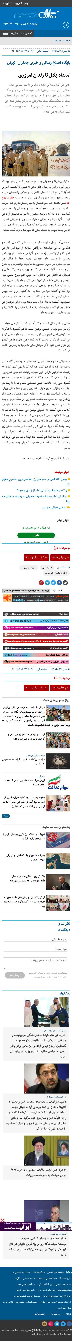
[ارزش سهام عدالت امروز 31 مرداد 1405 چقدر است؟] (58, 782)
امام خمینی (47, 568)
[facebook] (69, 1324)
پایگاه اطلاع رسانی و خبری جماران (27, 1330)
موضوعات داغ (62, 548)
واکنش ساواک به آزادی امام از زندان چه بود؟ (42, 490)
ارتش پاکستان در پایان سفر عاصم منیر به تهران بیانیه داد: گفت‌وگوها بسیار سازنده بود (24, 901)
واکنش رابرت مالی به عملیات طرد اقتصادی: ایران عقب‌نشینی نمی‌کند (27, 878)
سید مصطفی (51, 1278)
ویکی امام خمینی (64, 1308)
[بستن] (2, 1220)
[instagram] (44, 1324)
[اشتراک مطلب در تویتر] (53, 583)
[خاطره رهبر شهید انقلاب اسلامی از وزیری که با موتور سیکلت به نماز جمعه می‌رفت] (36, 1151)
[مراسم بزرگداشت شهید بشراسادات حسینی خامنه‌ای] (58, 761)
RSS (68, 1314)
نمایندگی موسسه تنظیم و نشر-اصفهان (55, 1302)
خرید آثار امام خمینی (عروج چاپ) (57, 1296)
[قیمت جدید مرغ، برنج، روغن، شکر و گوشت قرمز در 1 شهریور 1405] (58, 740)
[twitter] (63, 1324)
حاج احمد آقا (65, 1278)
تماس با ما (40, 1314)
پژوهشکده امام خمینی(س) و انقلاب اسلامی (19, 1302)
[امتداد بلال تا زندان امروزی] (36, 153)
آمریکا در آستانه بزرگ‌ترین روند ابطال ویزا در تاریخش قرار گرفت (24, 836)
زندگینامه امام (39, 1272)
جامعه (57, 40)
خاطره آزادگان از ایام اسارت (56, 573)
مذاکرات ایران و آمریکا (36, 557)
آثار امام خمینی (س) (26, 1284)
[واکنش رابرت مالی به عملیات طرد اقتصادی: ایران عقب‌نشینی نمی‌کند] (58, 882)
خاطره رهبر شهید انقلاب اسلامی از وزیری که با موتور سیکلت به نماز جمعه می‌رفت (38, 1172)
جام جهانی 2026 (60, 557)
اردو (26, 3)
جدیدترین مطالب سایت (56, 827)
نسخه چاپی (42, 51)
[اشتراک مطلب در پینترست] (41, 583)
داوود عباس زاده (29, 568)
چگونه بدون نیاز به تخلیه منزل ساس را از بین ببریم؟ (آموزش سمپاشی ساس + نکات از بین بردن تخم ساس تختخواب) (24, 802)
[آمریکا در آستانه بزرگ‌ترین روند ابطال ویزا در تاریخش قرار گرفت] (58, 840)
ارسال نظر (14, 975)
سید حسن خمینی (63, 1284)
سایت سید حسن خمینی (25, 1290)
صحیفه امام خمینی (55, 1272)
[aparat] (50, 1324)
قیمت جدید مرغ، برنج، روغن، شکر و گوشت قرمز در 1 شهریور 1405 (26, 736)
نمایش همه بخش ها (21, 33)
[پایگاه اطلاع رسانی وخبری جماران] (36, 13)
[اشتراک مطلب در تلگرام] (47, 583)
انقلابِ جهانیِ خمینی (54, 507)
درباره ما (55, 1314)
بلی (34, 535)
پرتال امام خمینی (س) (46, 1290)
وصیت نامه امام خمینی (33, 1278)
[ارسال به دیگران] (65, 583)
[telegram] (57, 1324)
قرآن (39, 1284)
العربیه (18, 3)
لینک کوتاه (57, 591)
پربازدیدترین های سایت (56, 700)
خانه (68, 40)
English (7, 3)
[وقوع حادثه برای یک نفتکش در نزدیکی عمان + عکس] (58, 861)
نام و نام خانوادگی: (59, 939)
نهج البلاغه (48, 1284)
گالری (18, 1278)
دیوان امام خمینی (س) (20, 1272)
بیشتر (5, 816)
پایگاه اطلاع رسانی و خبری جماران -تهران (38, 62)
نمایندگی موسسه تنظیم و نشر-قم (27, 1296)
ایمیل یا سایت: (61, 949)
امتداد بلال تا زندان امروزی (44, 75)
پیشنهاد (64, 993)
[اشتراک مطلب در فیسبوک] (59, 583)
